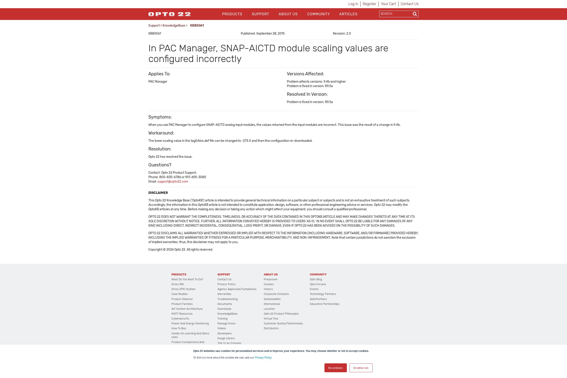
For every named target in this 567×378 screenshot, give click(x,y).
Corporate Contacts (276, 294)
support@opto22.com (172, 181)
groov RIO (177, 284)
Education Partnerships (324, 304)
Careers (269, 284)
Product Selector (182, 299)
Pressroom (271, 279)
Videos (221, 328)
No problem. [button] (335, 368)
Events (314, 289)
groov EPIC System (183, 289)
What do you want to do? (187, 279)
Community (318, 14)
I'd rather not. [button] (361, 368)
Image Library (226, 338)
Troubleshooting (227, 299)
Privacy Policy (263, 357)
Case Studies (179, 294)
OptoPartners (318, 299)
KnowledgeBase (174, 25)
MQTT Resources (181, 313)
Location (269, 308)
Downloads (224, 308)
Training (222, 318)
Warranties (224, 294)
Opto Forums (318, 284)
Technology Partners (323, 294)
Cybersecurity (180, 318)
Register (369, 4)
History (268, 289)
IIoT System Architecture (187, 308)
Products (232, 14)
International (272, 304)
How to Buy (178, 328)
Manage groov (226, 323)
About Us (288, 14)
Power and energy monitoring (190, 323)
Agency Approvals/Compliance (236, 289)
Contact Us (410, 4)
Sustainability (272, 299)
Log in (353, 4)
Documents (224, 304)
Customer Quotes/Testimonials (283, 323)
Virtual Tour (271, 318)
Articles (348, 14)
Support (260, 14)
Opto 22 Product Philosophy (281, 313)
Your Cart (388, 4)
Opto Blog (316, 279)
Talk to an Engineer (229, 343)
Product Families (182, 304)
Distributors (271, 328)
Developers (224, 333)
